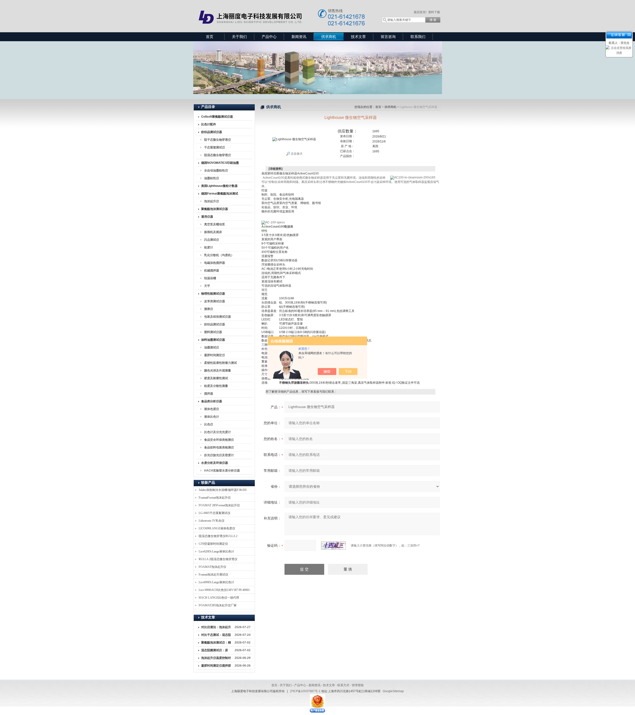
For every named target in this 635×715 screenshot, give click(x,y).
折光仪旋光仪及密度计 (219, 455)
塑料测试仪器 (213, 332)
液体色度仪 (211, 409)
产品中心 (269, 36)
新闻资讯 (298, 36)
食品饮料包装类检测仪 (219, 447)
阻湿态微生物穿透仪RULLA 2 (218, 536)
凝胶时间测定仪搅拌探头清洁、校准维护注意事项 (216, 666)
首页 (209, 36)
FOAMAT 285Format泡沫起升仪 (219, 505)
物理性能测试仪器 (213, 293)
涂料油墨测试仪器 (213, 339)
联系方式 (343, 685)
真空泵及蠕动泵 (214, 224)
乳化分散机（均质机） (219, 255)
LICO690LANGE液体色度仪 (217, 528)
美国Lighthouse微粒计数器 (219, 186)
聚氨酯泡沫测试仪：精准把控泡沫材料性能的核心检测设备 (216, 643)
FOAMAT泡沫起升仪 (212, 567)
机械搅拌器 (211, 270)
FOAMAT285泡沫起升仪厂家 (218, 605)
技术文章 (358, 36)
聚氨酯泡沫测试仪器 (214, 209)
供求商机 (328, 36)
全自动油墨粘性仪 (216, 170)
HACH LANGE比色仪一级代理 (219, 597)
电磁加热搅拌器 (214, 263)
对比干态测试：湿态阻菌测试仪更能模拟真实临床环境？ (216, 636)
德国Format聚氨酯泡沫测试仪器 (219, 194)
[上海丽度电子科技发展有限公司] (283, 11)
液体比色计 (211, 416)
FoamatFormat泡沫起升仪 (215, 497)
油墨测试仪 (211, 347)
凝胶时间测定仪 (214, 355)
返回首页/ (420, 12)
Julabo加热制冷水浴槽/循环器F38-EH (223, 490)
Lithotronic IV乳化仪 (211, 520)
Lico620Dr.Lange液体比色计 (216, 551)
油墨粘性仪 (211, 178)
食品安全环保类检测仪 (219, 440)
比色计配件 (208, 124)
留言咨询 (388, 36)
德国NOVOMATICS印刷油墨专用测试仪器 (220, 164)
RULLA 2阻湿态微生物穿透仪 (218, 559)
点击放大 (296, 153)
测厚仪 (208, 309)
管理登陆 (358, 685)
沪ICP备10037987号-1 (305, 691)
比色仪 (208, 424)
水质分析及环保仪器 (214, 463)
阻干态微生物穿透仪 (217, 139)
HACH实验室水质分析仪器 (222, 470)
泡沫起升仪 (211, 201)
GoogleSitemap (393, 691)
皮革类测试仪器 (214, 301)
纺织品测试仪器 (211, 132)
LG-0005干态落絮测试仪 (214, 513)
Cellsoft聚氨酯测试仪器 (217, 116)
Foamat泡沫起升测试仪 (213, 574)
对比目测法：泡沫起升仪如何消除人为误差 (216, 628)
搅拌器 (208, 393)
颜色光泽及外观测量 (217, 370)
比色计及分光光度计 (217, 432)
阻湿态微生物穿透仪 (217, 155)
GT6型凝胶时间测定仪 (213, 543)
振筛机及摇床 (213, 232)
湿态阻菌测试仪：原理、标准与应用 (214, 651)
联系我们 (418, 36)
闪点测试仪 (211, 239)
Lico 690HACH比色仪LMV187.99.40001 (224, 590)
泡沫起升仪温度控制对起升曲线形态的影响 (216, 659)
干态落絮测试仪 (214, 147)
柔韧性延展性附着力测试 (220, 363)
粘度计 (208, 247)
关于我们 (239, 36)
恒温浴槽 (210, 278)
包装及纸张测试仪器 (217, 316)
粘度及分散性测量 (216, 386)
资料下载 (434, 12)
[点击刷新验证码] (333, 545)
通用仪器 (207, 216)
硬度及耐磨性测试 (216, 378)
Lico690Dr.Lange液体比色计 (216, 582)
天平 (207, 286)
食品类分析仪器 (211, 401)
